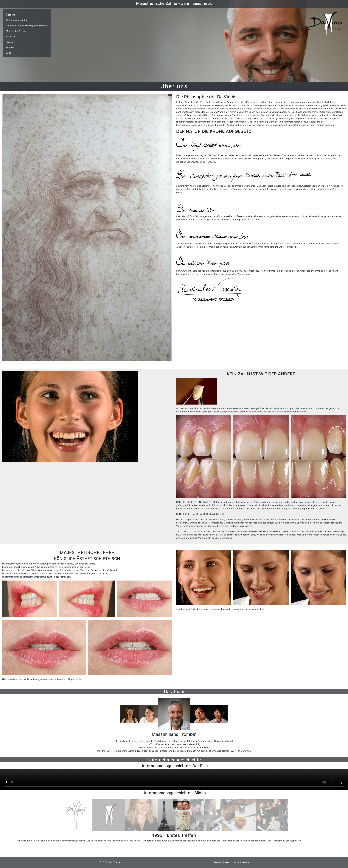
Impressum (243, 862)
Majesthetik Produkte (17, 31)
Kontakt (10, 47)
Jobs (8, 52)
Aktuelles (10, 36)
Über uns (10, 14)
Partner (217, 862)
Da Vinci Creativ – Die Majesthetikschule (27, 25)
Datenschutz (229, 862)
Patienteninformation (16, 20)
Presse (9, 42)
